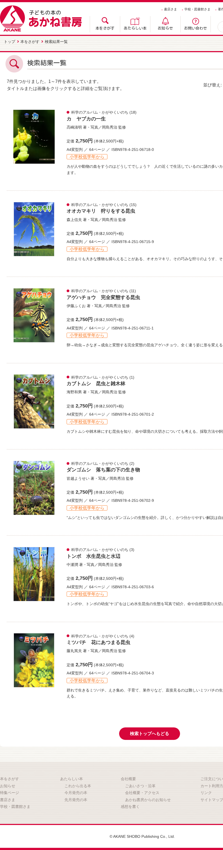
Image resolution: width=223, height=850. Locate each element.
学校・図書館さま (197, 9)
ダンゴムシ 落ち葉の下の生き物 (103, 469)
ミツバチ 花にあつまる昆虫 (98, 642)
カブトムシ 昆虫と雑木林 (96, 383)
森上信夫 (74, 219)
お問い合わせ (195, 28)
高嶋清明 (74, 127)
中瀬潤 (72, 564)
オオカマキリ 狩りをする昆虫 (101, 211)
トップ (9, 41)
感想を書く (130, 806)
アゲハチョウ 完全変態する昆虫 (103, 297)
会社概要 (128, 779)
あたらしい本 (135, 28)
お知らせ (165, 28)
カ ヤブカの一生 (86, 119)
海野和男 (74, 392)
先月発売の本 (75, 800)
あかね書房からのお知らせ (148, 800)
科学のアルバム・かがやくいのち (99, 112)
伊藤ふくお (76, 306)
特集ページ (9, 792)
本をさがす (104, 28)
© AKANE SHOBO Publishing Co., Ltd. (142, 836)
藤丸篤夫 (74, 651)
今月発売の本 (75, 792)
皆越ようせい (78, 478)
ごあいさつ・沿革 (140, 786)
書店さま (170, 9)
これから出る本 (77, 786)
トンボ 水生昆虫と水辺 (93, 556)
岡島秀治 (109, 127)
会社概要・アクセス (142, 792)
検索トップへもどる (149, 733)
